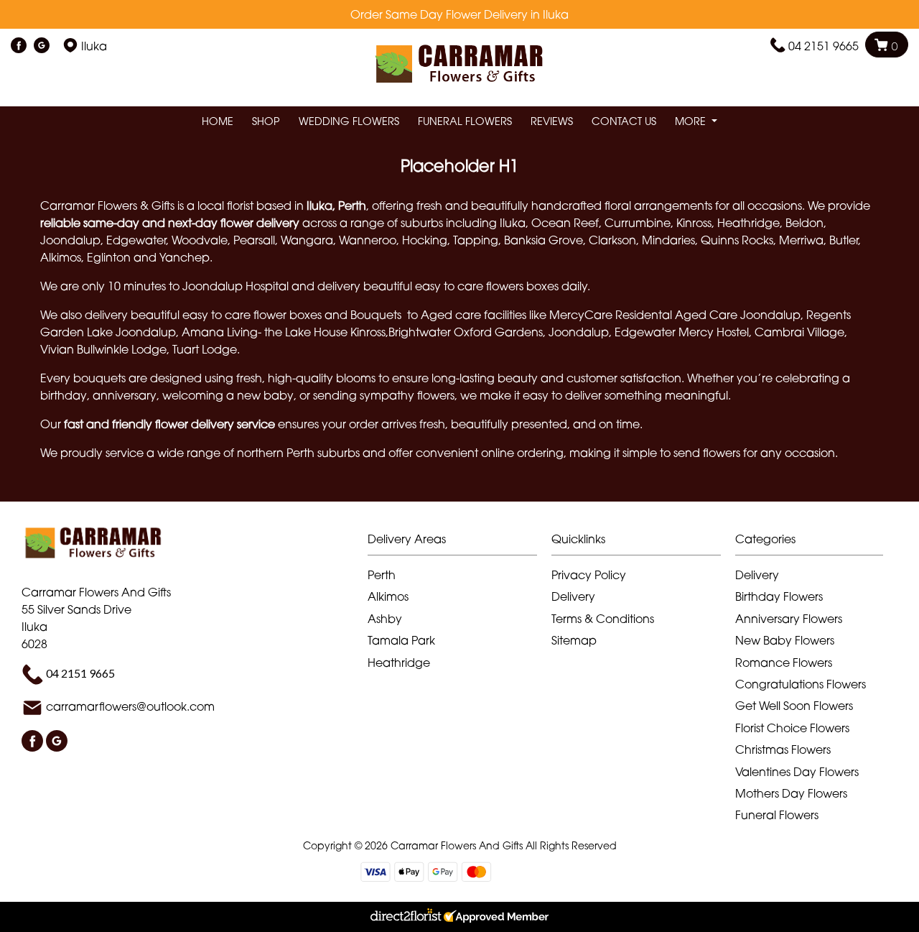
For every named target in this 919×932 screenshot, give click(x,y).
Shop (266, 121)
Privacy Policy (588, 575)
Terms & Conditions (602, 619)
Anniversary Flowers (788, 619)
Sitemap (574, 640)
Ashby (385, 619)
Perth (382, 575)
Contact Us (624, 121)
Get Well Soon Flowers (794, 705)
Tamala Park (401, 640)
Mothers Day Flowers (791, 793)
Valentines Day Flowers (797, 772)
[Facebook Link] (19, 46)
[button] (459, 542)
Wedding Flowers (349, 121)
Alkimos (388, 596)
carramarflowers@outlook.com (130, 707)
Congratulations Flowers (800, 684)
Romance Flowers (783, 662)
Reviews (552, 121)
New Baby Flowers (784, 640)
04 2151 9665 (823, 46)
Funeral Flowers (465, 121)
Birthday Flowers (779, 596)
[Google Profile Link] (42, 46)
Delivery (573, 596)
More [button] (692, 121)
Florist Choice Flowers (792, 728)
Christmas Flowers (783, 749)
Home (217, 121)
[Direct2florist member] (459, 917)
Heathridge (399, 662)
